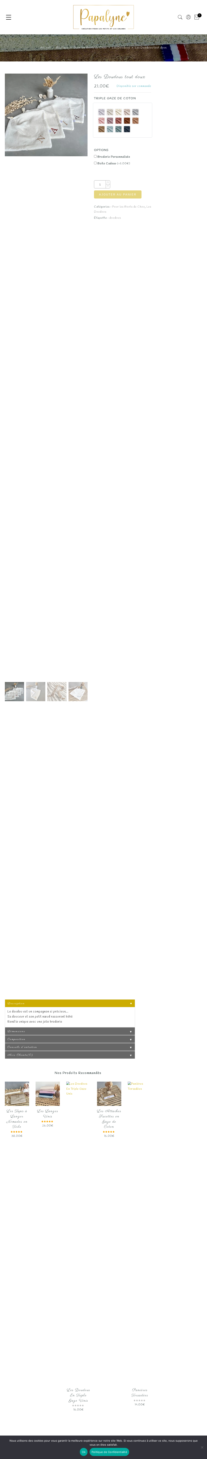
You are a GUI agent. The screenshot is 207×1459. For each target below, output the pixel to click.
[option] (46, 115)
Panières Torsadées (140, 1393)
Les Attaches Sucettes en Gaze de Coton (109, 1119)
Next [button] (75, 377)
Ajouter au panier (117, 194)
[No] (202, 1447)
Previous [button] (14, 377)
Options (101, 150)
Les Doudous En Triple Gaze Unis (78, 1395)
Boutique (62, 48)
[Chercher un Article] (180, 17)
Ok (84, 1452)
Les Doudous (121, 48)
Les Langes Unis (47, 1114)
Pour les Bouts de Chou (90, 48)
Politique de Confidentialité (109, 1452)
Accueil (45, 48)
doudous (115, 218)
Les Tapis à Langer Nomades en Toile (17, 1119)
